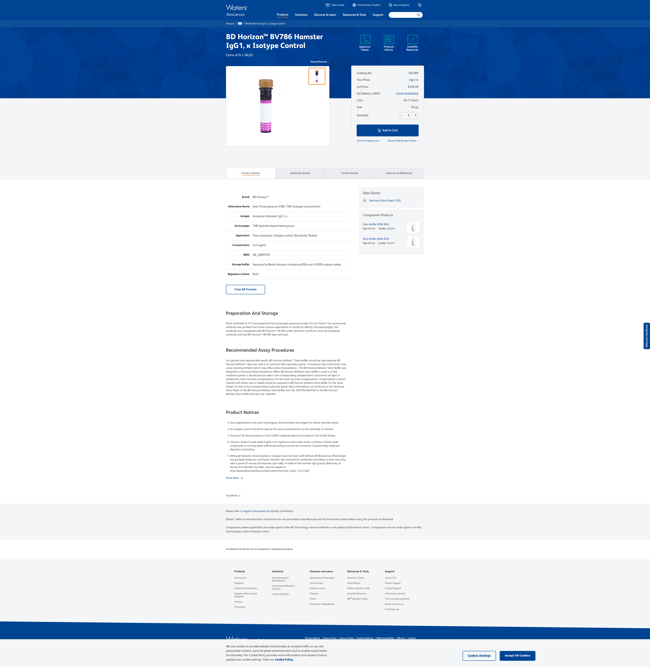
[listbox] (282, 15)
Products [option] (282, 14)
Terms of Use (329, 638)
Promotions (240, 607)
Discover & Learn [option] (325, 14)
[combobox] (406, 15)
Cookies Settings (365, 638)
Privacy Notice (312, 638)
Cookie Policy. (284, 659)
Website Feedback (646, 335)
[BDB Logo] (237, 10)
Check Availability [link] (407, 93)
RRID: (246, 255)
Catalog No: (364, 73)
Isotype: (245, 216)
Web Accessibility (385, 638)
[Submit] (418, 14)
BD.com (401, 638)
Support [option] (378, 14)
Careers (412, 638)
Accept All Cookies (517, 655)
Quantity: (363, 115)
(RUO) (248, 55)
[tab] (250, 173)
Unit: (360, 100)
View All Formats (245, 289)
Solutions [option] (301, 14)
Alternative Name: (239, 206)
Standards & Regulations (322, 604)
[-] (400, 115)
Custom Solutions (280, 594)
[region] (325, 653)
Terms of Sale (346, 638)
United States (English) (369, 5)
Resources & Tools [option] (354, 14)
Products (230, 24)
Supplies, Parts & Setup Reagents (245, 595)
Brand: (246, 197)
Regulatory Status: (239, 274)
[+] (416, 115)
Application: (243, 235)
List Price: (363, 86)
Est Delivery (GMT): (369, 93)
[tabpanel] (325, 345)
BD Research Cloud (357, 599)
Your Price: (363, 79)
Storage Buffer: (241, 264)
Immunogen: (242, 226)
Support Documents (254, 511)
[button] (388, 130)
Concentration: (241, 245)
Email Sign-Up (392, 609)
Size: (359, 107)
